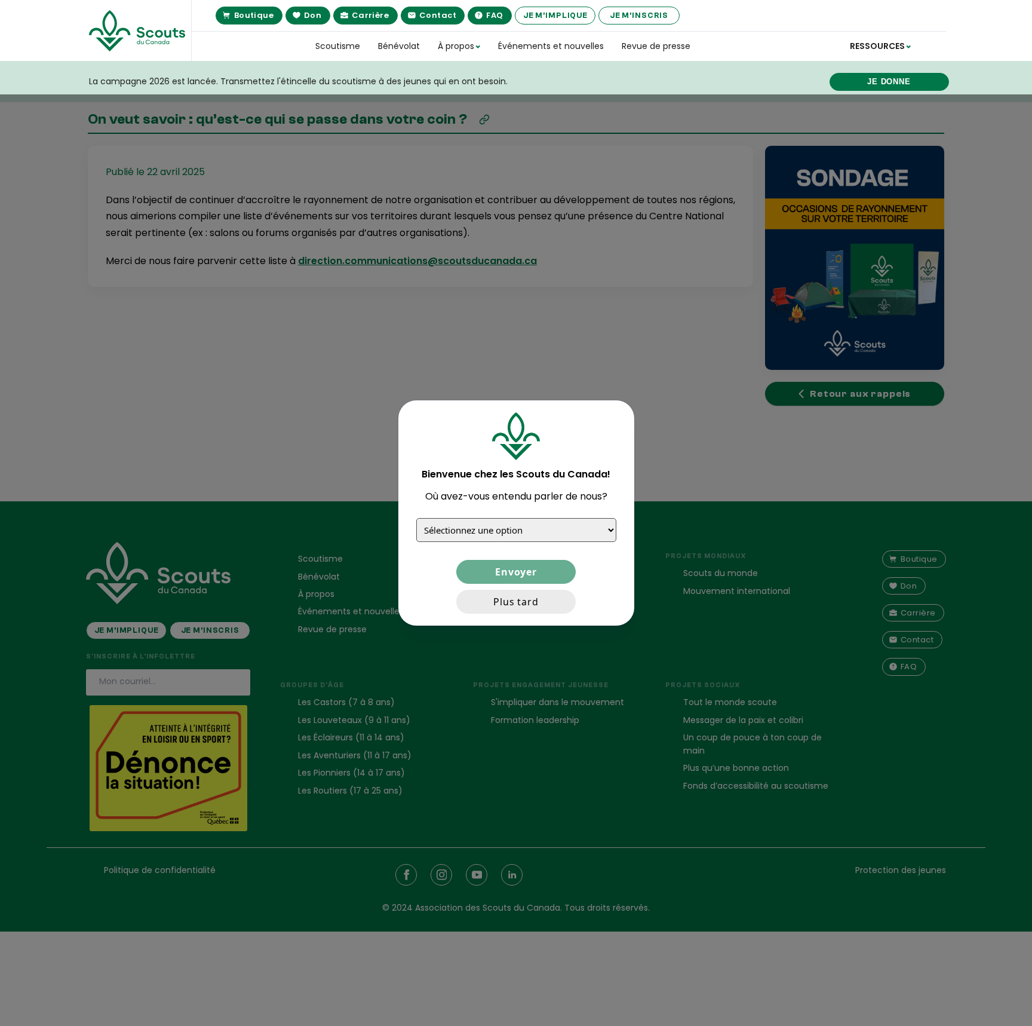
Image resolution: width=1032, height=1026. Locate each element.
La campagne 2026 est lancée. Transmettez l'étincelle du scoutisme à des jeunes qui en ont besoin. (298, 81)
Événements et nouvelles (551, 46)
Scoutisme (337, 46)
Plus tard (516, 601)
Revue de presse (656, 46)
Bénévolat (399, 46)
